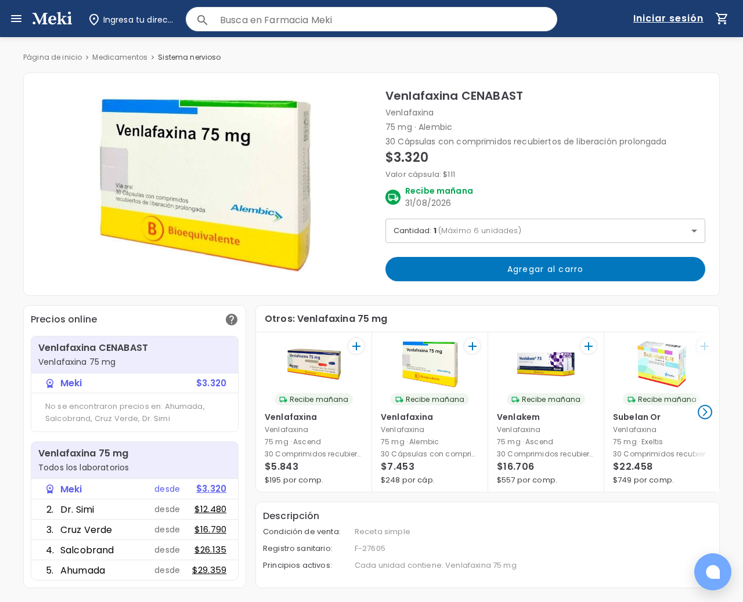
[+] (356, 346)
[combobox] (388, 20)
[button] (205, 184)
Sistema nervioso (189, 57)
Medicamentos (119, 57)
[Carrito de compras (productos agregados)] (722, 18)
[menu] (16, 18)
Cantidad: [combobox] (457, 230)
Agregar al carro (545, 269)
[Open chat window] (712, 571)
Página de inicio (52, 57)
